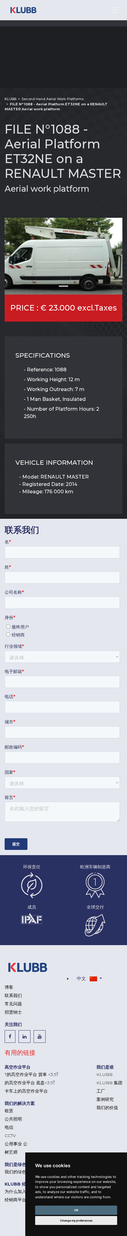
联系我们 (13, 995)
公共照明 (13, 1119)
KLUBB (10, 99)
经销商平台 (15, 1200)
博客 (9, 987)
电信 (9, 1127)
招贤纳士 (13, 1012)
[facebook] (11, 1036)
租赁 (9, 1110)
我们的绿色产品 (20, 1172)
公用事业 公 (16, 1144)
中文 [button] (82, 978)
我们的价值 (107, 1107)
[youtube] (41, 1036)
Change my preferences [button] (76, 1220)
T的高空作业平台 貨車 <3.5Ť (32, 1074)
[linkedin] (26, 1036)
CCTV (10, 1135)
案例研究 (105, 1099)
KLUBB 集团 (109, 1082)
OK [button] (76, 1210)
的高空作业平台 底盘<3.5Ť (30, 1082)
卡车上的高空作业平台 (26, 1091)
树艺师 (11, 1152)
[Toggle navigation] (115, 10)
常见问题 (13, 1004)
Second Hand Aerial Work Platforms (53, 99)
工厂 (100, 1091)
